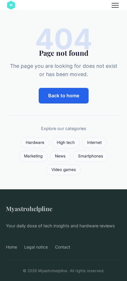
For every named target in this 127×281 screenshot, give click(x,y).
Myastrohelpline (29, 208)
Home (11, 246)
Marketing (33, 156)
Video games (63, 169)
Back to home (63, 95)
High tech (66, 142)
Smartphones (90, 156)
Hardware (35, 142)
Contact (62, 246)
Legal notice (36, 246)
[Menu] (115, 5)
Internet (94, 142)
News (60, 156)
